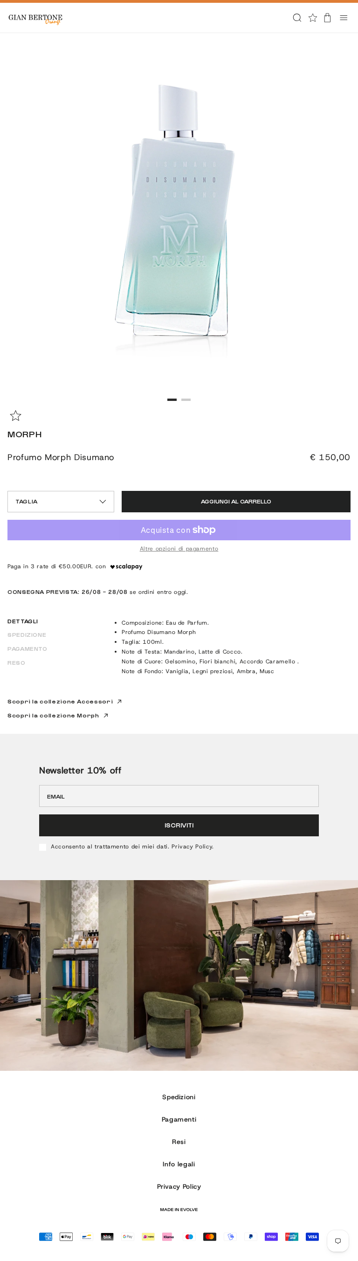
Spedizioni (178, 1097)
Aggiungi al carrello (236, 501)
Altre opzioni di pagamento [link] (179, 549)
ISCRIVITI (179, 824)
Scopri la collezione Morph (53, 715)
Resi (179, 1141)
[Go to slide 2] (186, 400)
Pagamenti (179, 1119)
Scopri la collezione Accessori (60, 701)
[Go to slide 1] (172, 400)
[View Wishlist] (312, 17)
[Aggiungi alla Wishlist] (15, 415)
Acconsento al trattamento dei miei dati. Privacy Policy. (132, 847)
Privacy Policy (179, 1186)
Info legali (179, 1164)
